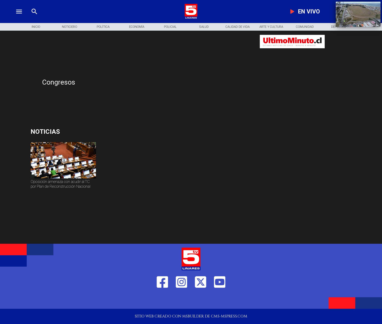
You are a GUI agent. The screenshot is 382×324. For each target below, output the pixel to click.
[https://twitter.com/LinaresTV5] (200, 300)
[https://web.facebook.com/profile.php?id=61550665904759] (162, 300)
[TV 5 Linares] (34, 18)
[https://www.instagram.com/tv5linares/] (181, 300)
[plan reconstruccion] (63, 178)
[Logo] (191, 18)
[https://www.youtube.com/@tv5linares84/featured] (219, 300)
